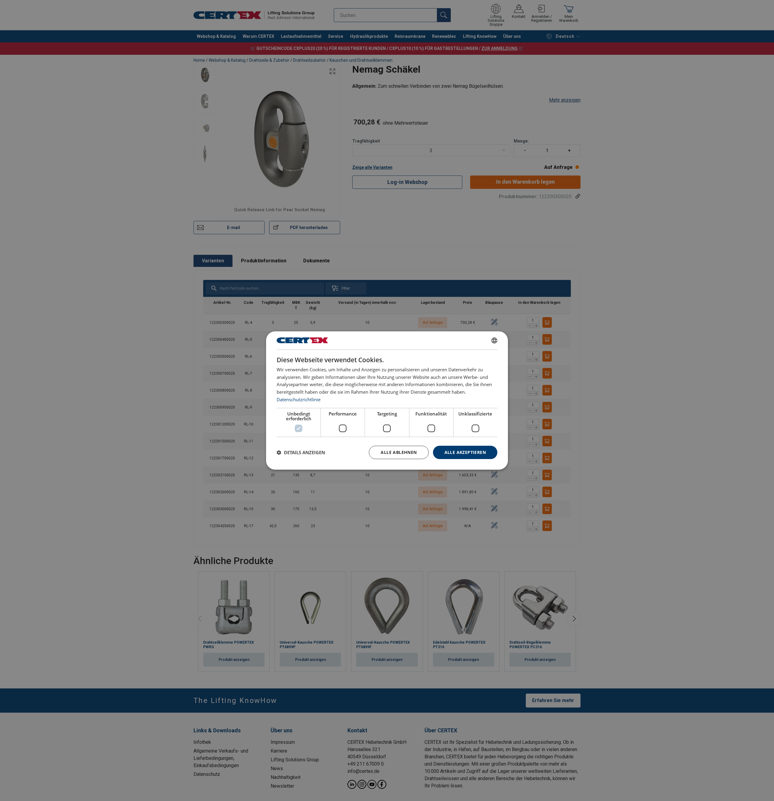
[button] (301, 452)
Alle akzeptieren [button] (465, 452)
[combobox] (494, 340)
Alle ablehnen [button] (399, 452)
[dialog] (387, 400)
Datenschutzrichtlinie (298, 399)
